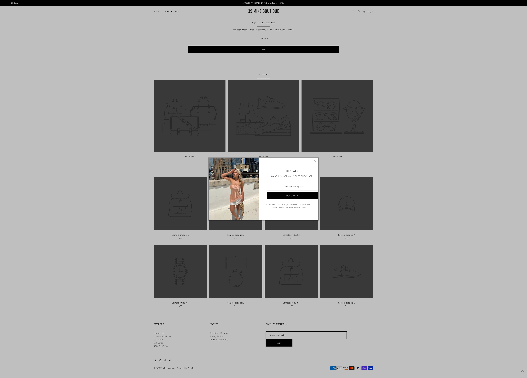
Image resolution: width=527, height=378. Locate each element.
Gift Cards (14, 3)
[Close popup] (315, 161)
